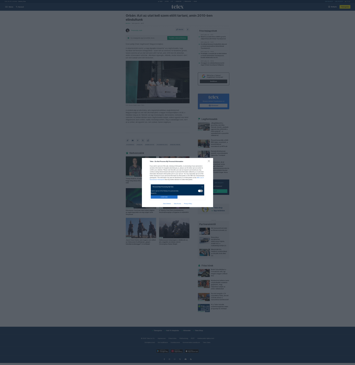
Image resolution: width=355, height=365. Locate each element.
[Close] (209, 161)
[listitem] (177, 187)
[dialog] (177, 182)
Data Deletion (167, 203)
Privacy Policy (188, 203)
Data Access (177, 203)
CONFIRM (164, 197)
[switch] (200, 191)
